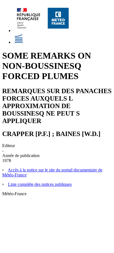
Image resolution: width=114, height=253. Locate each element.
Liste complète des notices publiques (40, 184)
